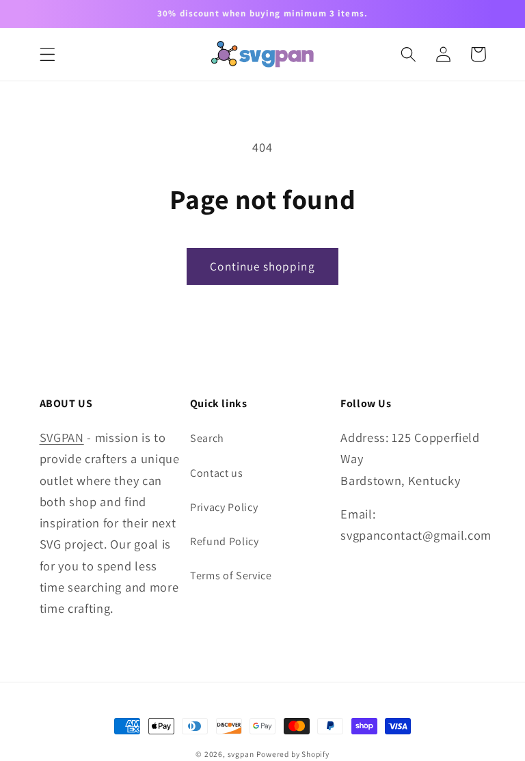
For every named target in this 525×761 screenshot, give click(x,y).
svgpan (241, 754)
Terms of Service (231, 575)
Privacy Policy (224, 507)
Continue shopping (262, 266)
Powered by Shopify (292, 754)
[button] (47, 54)
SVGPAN (62, 437)
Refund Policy (224, 541)
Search (207, 438)
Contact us (216, 473)
